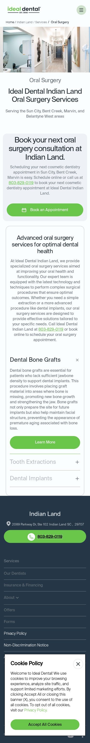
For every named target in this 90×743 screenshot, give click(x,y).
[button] (81, 10)
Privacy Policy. (35, 710)
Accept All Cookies (45, 725)
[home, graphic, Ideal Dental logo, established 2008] (24, 10)
